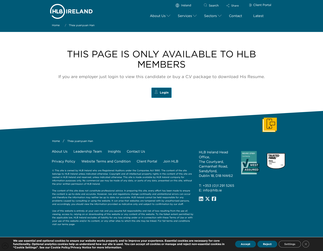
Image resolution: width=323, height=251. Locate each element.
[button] (235, 5)
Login (164, 92)
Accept (245, 244)
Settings (289, 244)
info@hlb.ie (212, 190)
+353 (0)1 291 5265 (218, 186)
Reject (267, 244)
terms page (68, 224)
